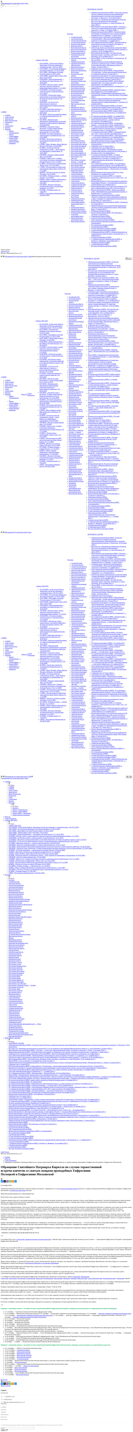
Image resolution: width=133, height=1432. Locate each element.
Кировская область (77, 86)
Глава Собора (9, 117)
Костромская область (78, 88)
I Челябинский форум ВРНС (100, 242)
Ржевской (66, 1278)
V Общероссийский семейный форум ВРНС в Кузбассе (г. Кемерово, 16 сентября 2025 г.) (106, 240)
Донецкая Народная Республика (77, 55)
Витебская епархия (22, 1374)
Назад (12, 785)
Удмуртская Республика (75, 196)
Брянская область (77, 46)
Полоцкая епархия (21, 1371)
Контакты (4, 1419)
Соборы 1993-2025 (42, 60)
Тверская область (76, 188)
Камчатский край (77, 79)
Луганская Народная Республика (78, 101)
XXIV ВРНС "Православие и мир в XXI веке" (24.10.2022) (51, 339)
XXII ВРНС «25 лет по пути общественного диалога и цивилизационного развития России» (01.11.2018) (52, 104)
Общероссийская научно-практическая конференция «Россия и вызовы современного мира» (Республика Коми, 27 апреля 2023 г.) (108, 207)
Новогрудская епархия (30, 1366)
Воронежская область (78, 53)
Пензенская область (77, 126)
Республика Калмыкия (78, 146)
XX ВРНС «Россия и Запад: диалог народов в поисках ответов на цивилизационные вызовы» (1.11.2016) (53, 86)
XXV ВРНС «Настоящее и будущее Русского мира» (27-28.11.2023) (51, 73)
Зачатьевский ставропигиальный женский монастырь (35, 1315)
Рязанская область (77, 170)
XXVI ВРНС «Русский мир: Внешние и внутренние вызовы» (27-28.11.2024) (53, 69)
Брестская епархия (21, 1367)
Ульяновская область (78, 198)
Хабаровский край (77, 200)
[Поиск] (1, 7)
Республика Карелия (78, 148)
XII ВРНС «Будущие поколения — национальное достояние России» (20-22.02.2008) (52, 135)
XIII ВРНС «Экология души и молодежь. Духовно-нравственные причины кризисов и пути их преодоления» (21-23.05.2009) (51, 129)
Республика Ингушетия (79, 144)
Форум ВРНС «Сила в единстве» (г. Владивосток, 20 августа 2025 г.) (100, 315)
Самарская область (77, 172)
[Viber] (7, 1181)
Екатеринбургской (109, 1278)
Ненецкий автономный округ (75, 378)
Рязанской (39, 1278)
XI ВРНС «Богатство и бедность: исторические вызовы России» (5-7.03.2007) (51, 140)
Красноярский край (77, 91)
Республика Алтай (77, 135)
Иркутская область (77, 69)
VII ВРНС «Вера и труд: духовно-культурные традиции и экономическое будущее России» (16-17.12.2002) (53, 160)
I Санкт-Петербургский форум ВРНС (103, 230)
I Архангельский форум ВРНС (101, 237)
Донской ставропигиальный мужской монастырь (29, 1317)
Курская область (76, 95)
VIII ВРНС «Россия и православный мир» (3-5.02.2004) (52, 155)
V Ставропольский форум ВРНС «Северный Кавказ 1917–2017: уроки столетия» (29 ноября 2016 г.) (108, 133)
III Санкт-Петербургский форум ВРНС (104, 246)
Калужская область (77, 77)
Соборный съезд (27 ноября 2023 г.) (103, 148)
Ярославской (58, 1278)
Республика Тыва (77, 165)
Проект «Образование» (14, 132)
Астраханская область (78, 42)
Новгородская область (78, 118)
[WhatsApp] (10, 1181)
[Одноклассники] (13, 1181)
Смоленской (76, 1276)
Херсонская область (77, 207)
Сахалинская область (78, 177)
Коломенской (30, 1278)
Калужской (13, 1278)
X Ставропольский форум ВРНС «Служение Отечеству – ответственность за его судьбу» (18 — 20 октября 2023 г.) (109, 177)
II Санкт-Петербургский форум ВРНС (104, 228)
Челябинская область (78, 209)
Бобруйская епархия (23, 1353)
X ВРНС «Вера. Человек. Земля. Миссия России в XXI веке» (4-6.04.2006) (53, 145)
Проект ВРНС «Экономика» (13, 139)
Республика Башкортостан (75, 138)
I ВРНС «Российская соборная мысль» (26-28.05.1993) (49, 465)
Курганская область (77, 93)
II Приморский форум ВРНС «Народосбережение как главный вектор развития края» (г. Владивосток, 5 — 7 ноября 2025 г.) (109, 233)
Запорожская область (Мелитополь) (78, 64)
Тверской (73, 1278)
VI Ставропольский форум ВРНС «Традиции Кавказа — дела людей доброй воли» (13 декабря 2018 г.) (109, 136)
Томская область (76, 190)
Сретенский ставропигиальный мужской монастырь (33, 1239)
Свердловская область (78, 179)
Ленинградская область (79, 97)
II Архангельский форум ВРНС (101, 218)
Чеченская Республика (78, 211)
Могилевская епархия (24, 1355)
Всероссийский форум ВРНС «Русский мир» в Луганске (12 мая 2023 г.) (106, 213)
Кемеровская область (78, 84)
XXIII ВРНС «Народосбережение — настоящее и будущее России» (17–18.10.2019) (52, 81)
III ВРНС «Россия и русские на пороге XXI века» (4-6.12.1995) (52, 173)
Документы (4, 1414)
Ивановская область (77, 67)
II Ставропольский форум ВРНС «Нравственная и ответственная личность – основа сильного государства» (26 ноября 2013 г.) (108, 119)
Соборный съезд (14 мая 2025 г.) (102, 69)
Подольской (22, 1278)
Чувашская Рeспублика (78, 213)
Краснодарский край (78, 90)
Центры (7, 127)
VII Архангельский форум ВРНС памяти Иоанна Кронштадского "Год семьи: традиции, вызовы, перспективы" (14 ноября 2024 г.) (107, 82)
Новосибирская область (79, 119)
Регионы (70, 34)
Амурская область (77, 39)
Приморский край (77, 130)
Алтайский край (76, 37)
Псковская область (77, 132)
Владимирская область (78, 47)
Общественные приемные (14, 142)
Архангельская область (78, 40)
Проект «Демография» (14, 135)
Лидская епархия (20, 1362)
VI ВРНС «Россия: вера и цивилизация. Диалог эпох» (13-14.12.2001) (53, 164)
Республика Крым (77, 151)
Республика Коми (77, 149)
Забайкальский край (78, 62)
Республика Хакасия (78, 167)
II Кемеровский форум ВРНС (101, 211)
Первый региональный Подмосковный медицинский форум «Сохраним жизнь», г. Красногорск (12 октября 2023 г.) (109, 168)
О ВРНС (4, 112)
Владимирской (48, 1278)
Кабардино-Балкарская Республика (78, 71)
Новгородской (82, 1278)
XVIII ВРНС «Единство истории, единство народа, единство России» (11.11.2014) (52, 91)
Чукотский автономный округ (77, 215)
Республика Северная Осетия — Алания (78, 161)
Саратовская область (78, 176)
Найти (3, 1430)
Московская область (77, 107)
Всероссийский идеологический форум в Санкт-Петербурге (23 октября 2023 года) (107, 173)
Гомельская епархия (23, 1352)
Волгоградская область (78, 49)
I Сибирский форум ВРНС (100, 244)
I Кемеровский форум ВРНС (100, 216)
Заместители (9, 119)
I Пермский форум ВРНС (99, 227)
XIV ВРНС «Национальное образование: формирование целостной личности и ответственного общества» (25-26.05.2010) (53, 122)
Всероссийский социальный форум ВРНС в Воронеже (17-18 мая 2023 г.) (102, 484)
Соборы (3, 1412)
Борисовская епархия (24, 1357)
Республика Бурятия (78, 141)
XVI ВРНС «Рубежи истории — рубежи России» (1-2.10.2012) (53, 176)
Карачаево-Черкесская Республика (78, 82)
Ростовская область (77, 169)
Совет (7, 124)
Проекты (8, 129)
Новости (24, 128)
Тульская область (76, 191)
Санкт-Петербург (77, 174)
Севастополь (75, 181)
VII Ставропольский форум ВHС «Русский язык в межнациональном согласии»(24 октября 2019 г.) (108, 140)
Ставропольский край (78, 184)
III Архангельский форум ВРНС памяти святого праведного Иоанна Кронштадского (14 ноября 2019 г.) (108, 112)
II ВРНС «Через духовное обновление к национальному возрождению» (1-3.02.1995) (53, 181)
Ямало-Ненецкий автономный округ (77, 219)
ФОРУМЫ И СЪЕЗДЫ (95, 9)
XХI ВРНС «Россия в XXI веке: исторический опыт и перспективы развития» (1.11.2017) (51, 186)
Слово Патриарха (30, 128)
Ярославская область (78, 221)
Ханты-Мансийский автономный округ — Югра (78, 203)
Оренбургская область (78, 123)
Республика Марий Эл (78, 153)
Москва (73, 105)
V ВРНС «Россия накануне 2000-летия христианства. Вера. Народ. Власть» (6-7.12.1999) (53, 168)
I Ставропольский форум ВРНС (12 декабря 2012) (107, 116)
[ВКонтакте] (2, 1181)
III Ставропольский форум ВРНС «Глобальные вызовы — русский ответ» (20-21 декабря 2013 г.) (107, 124)
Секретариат (9, 126)
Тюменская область (77, 193)
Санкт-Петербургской (95, 1278)
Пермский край (76, 128)
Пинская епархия (20, 1369)
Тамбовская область (77, 186)
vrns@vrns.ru (5, 251)
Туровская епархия (23, 1350)
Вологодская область (78, 51)
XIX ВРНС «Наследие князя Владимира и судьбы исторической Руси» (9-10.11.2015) (53, 116)
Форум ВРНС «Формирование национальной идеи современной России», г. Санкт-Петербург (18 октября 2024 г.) (109, 95)
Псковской (120, 1278)
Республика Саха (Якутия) (76, 157)
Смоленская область (78, 183)
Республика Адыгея (77, 134)
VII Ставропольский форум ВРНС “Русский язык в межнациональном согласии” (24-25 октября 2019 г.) (108, 164)
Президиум (8, 122)
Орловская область (77, 125)
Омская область (76, 121)
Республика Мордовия (78, 155)
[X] (5, 1181)
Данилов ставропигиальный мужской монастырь (114, 1313)
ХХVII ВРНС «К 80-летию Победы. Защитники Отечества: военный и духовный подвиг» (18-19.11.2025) (52, 65)
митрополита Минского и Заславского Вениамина (42, 1263)
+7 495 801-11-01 (9, 1396)
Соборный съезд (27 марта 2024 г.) (102, 146)
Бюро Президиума (11, 120)
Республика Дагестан (78, 142)
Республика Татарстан (78, 163)
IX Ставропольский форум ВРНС (102, 225)
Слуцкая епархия (22, 1359)
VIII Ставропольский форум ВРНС (103, 220)
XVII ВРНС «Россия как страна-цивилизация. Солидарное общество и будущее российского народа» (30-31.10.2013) (52, 97)
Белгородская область (78, 44)
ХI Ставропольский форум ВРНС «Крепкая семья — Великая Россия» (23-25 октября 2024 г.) (108, 90)
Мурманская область (78, 109)
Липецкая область (77, 98)
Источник (4, 1379)
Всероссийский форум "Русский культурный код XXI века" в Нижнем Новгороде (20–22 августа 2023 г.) (109, 187)
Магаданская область (78, 104)
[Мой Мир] (15, 1181)
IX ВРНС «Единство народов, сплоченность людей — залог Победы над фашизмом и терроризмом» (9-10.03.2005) (52, 150)
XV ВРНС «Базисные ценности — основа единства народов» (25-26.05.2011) (51, 110)
